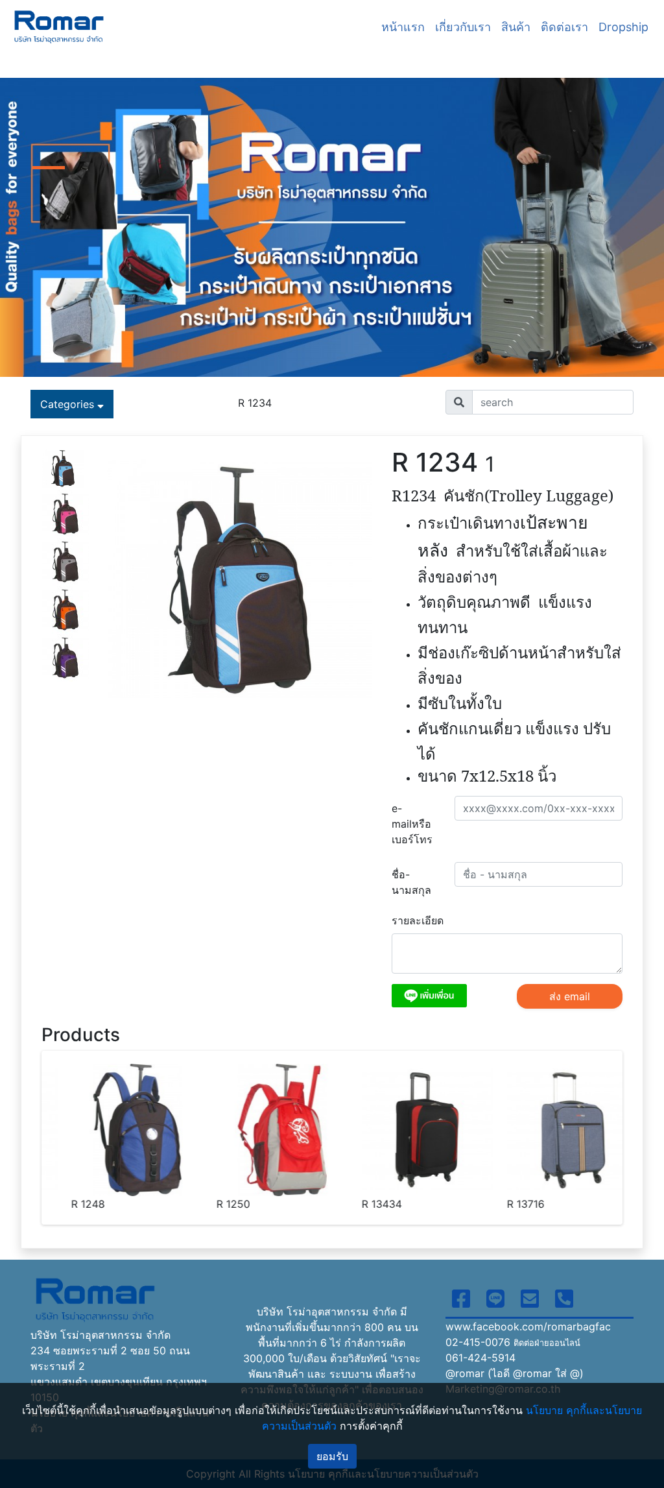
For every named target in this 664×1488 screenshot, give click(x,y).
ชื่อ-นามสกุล (411, 882)
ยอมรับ (332, 1456)
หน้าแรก (403, 27)
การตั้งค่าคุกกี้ (371, 1425)
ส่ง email (569, 996)
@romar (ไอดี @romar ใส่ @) (514, 1373)
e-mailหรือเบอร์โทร (412, 824)
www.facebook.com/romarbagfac (528, 1326)
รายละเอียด (418, 920)
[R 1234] (63, 467)
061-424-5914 (480, 1357)
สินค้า (515, 27)
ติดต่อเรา (564, 27)
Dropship (623, 27)
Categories (68, 404)
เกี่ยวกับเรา (463, 27)
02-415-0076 (512, 1342)
